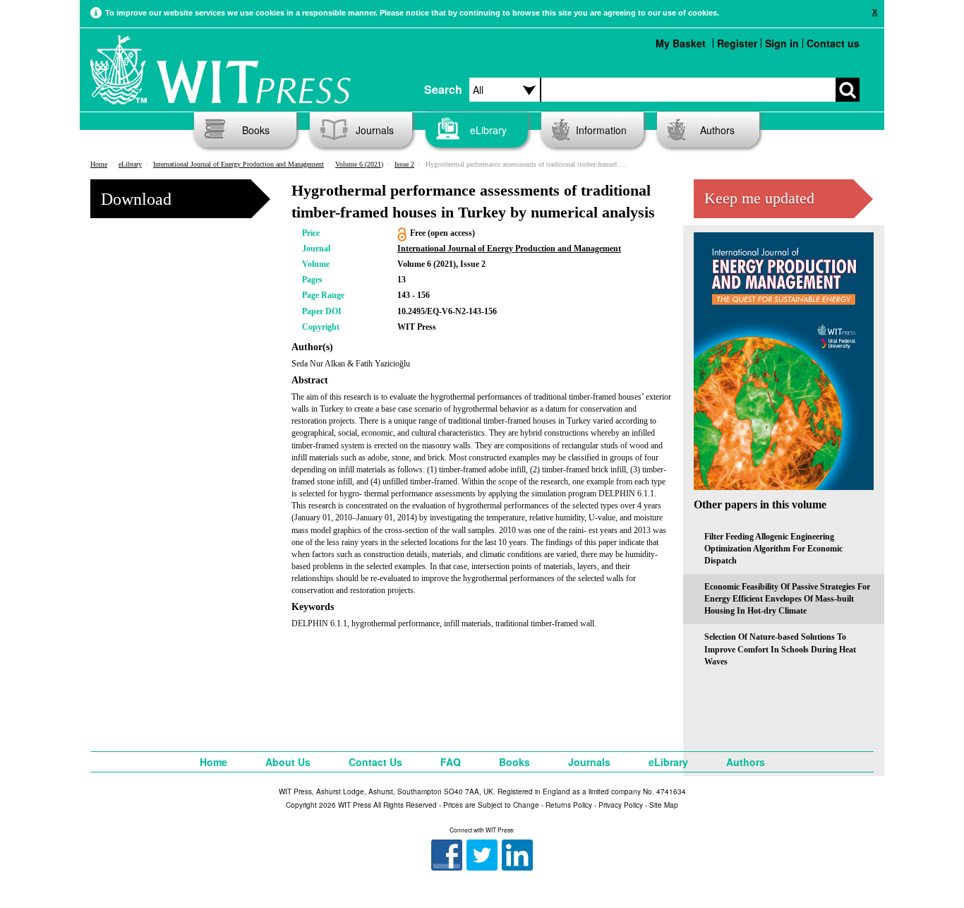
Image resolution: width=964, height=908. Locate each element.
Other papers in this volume (760, 504)
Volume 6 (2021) (359, 164)
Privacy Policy (620, 805)
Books (256, 130)
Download (136, 199)
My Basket (681, 43)
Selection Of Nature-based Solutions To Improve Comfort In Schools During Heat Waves (780, 649)
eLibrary (488, 130)
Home (98, 164)
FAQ (450, 762)
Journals (375, 130)
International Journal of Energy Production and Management (238, 164)
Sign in (782, 43)
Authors (717, 130)
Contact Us (375, 762)
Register (737, 43)
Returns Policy (569, 805)
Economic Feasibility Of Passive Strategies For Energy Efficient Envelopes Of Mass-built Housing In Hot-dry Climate (787, 599)
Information (601, 130)
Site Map (663, 805)
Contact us (833, 43)
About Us (288, 762)
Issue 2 (404, 164)
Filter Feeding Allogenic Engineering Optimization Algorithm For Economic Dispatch (773, 549)
